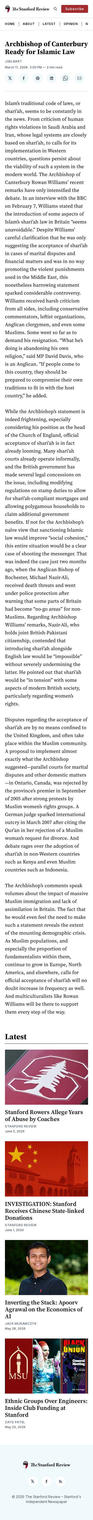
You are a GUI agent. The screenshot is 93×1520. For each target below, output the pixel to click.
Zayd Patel (15, 1422)
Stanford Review (21, 1126)
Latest (49, 24)
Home (10, 24)
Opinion (71, 24)
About (29, 24)
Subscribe (74, 9)
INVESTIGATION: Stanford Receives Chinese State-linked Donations (44, 1211)
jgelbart (13, 61)
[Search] (55, 9)
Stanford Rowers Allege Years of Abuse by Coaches (44, 1115)
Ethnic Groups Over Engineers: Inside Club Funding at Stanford (46, 1408)
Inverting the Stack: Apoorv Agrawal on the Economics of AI (44, 1309)
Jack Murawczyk (21, 1323)
